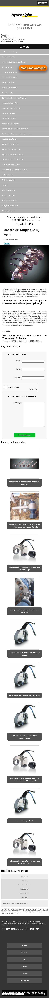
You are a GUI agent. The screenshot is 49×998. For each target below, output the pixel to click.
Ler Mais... (6, 331)
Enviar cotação (24, 435)
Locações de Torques (9, 118)
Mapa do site (24, 981)
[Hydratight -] (24, 14)
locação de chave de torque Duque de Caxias (24, 654)
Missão (24, 959)
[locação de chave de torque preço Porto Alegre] (24, 591)
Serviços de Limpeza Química (11, 149)
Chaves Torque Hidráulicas (10, 72)
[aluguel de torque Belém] (24, 802)
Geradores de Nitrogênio (9, 88)
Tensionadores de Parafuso (11, 165)
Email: (19, 369)
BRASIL (24, 881)
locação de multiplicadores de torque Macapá (24, 483)
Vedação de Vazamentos (10, 206)
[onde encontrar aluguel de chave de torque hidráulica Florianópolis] (24, 759)
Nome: (19, 361)
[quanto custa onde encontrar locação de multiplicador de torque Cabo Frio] (24, 505)
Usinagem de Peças (8, 195)
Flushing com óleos (8, 82)
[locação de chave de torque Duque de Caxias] (24, 634)
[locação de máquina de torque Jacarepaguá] (24, 716)
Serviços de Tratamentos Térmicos (13, 159)
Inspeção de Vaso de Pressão (11, 108)
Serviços (24, 47)
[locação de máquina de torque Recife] (24, 676)
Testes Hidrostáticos (8, 175)
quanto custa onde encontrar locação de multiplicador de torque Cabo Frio (24, 525)
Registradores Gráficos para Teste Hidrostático (17, 134)
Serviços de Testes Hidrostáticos (12, 154)
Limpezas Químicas (8, 113)
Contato (24, 974)
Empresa (24, 952)
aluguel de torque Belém (24, 821)
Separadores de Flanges (9, 139)
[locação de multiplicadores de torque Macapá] (24, 462)
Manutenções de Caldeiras (10, 124)
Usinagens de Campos (9, 200)
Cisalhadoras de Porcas (9, 77)
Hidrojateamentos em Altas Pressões (14, 98)
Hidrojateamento (7, 93)
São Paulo (24, 897)
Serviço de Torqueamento (10, 144)
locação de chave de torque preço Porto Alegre (24, 611)
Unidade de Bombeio (8, 190)
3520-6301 (17, 24)
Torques (4, 185)
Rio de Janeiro (24, 889)
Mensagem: (19, 403)
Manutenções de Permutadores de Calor (15, 129)
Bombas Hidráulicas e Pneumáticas (13, 62)
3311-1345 (26, 28)
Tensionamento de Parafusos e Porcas (14, 170)
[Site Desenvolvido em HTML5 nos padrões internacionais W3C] (18, 994)
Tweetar (7, 243)
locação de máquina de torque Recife (24, 695)
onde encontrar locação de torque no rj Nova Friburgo (24, 568)
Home (24, 945)
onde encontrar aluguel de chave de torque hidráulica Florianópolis (24, 779)
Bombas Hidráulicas (8, 57)
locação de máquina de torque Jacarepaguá (24, 736)
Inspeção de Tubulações (9, 103)
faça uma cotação (33, 68)
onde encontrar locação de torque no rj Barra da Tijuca (24, 862)
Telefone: (18, 377)
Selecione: (24, 876)
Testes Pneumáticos (8, 180)
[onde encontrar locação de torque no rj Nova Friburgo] (24, 548)
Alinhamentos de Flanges (10, 52)
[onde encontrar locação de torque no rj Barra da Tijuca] (24, 842)
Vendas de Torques (8, 211)
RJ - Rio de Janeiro (24, 885)
